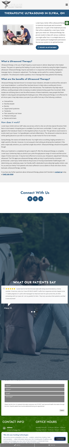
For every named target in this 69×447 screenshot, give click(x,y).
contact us (58, 172)
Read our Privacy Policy (33, 443)
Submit (62, 410)
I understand (60, 439)
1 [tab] (31, 311)
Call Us (18, 445)
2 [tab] (34, 311)
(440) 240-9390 (8, 174)
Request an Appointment (48, 47)
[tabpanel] (34, 298)
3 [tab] (37, 311)
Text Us (52, 445)
